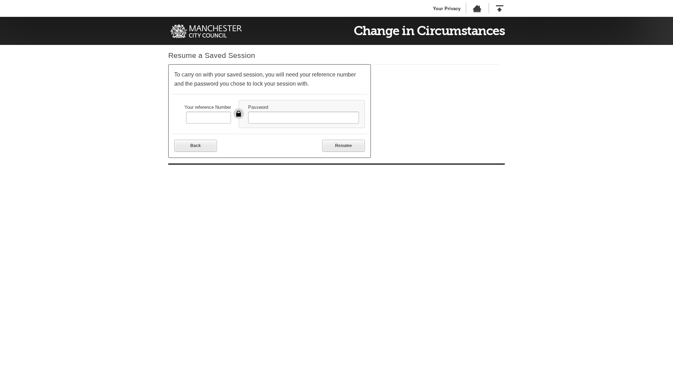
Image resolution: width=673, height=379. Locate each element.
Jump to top (499, 8)
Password (258, 107)
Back (195, 145)
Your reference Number (207, 107)
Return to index (477, 8)
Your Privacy (447, 8)
